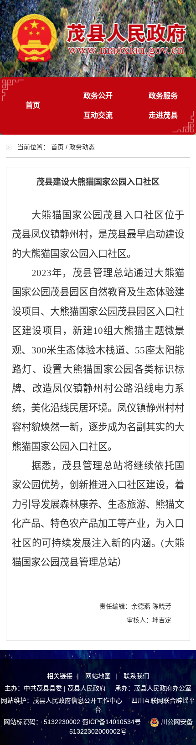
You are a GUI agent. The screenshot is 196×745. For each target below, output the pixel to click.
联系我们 (136, 676)
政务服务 (163, 96)
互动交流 (98, 115)
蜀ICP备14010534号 (111, 721)
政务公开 (98, 96)
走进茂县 (163, 115)
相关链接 (59, 676)
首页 (33, 105)
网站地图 (98, 676)
